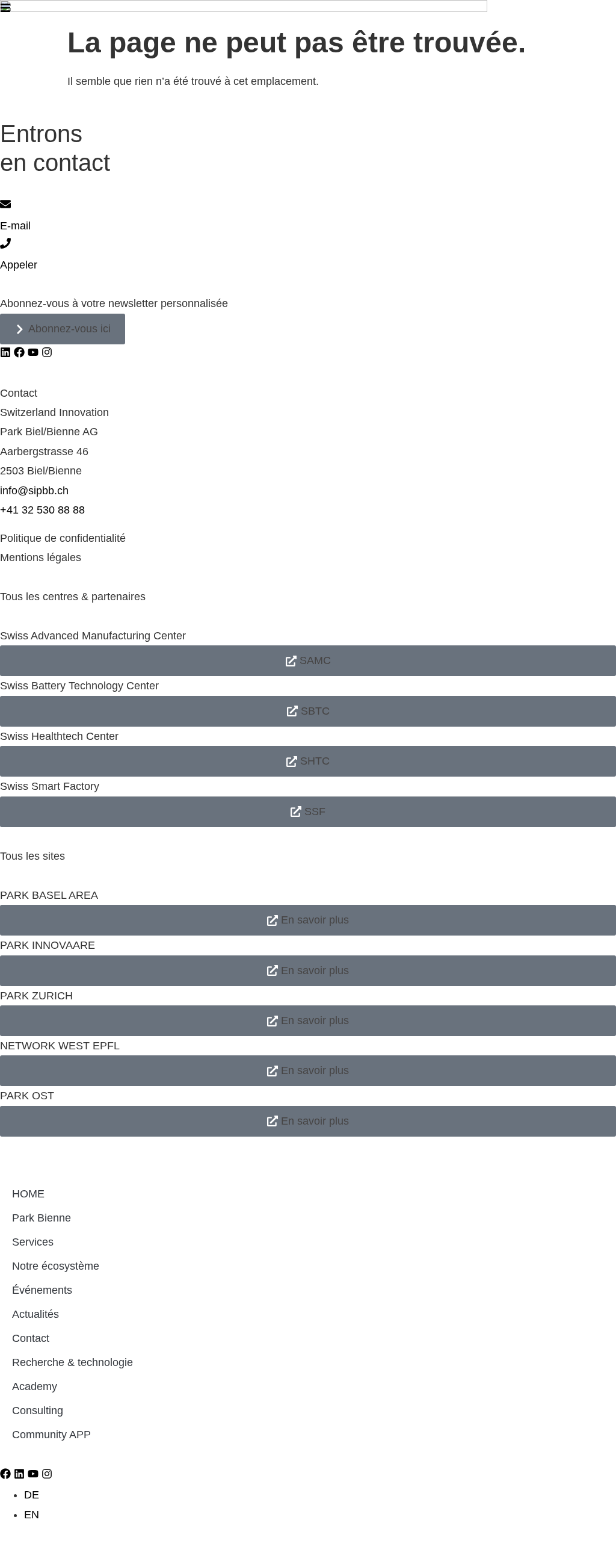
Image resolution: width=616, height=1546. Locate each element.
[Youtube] (33, 352)
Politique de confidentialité (63, 538)
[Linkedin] (5, 352)
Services (33, 1242)
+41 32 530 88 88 (42, 510)
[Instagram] (47, 352)
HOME (28, 1194)
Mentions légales (40, 557)
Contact (30, 1338)
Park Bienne (41, 1218)
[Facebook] (19, 352)
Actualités (35, 1314)
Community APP (51, 1435)
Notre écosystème (55, 1266)
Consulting (37, 1411)
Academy (34, 1386)
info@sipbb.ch (34, 491)
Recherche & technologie (72, 1362)
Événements (42, 1290)
